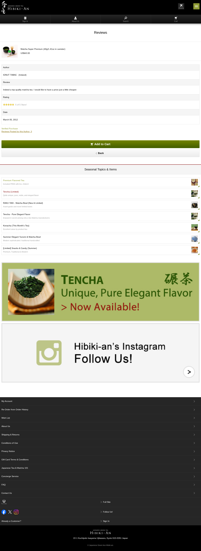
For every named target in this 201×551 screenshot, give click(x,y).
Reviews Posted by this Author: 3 (16, 131)
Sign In (25, 21)
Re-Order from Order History (14, 409)
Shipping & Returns (10, 434)
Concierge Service (10, 476)
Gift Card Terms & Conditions (15, 459)
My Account (6, 401)
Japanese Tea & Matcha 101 (14, 468)
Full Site (107, 502)
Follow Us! (108, 512)
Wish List (5, 418)
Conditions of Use (9, 443)
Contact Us (6, 493)
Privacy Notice (8, 451)
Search (126, 21)
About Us (75, 21)
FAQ (3, 484)
